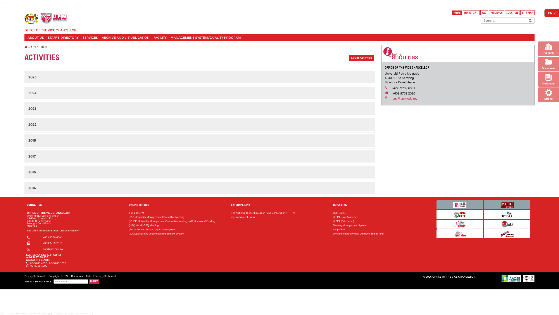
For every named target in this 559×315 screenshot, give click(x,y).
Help (88, 276)
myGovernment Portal (243, 217)
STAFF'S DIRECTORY (63, 38)
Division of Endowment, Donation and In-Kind (358, 233)
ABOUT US (36, 38)
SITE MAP (527, 12)
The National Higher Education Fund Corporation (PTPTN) (263, 212)
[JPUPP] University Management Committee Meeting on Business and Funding (172, 221)
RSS (65, 276)
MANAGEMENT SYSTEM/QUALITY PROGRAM (206, 38)
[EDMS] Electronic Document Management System (156, 233)
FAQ (484, 12)
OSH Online (339, 212)
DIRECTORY (471, 12)
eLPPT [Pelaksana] (343, 221)
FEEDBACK (496, 12)
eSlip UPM (339, 229)
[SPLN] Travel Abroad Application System (152, 229)
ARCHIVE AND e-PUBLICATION (126, 38)
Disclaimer (77, 276)
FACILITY (160, 38)
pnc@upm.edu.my (404, 98)
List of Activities (361, 57)
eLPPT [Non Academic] (345, 217)
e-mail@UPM (136, 212)
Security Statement (105, 276)
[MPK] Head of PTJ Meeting (144, 225)
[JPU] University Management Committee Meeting (156, 217)
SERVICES (90, 38)
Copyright (54, 276)
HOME (457, 12)
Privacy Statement (34, 276)
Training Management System (350, 225)
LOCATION (512, 12)
